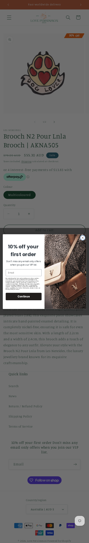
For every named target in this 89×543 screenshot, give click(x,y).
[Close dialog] (82, 237)
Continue (23, 296)
